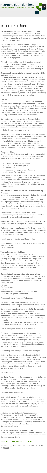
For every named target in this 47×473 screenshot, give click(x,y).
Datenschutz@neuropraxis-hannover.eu (16, 441)
